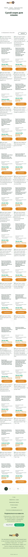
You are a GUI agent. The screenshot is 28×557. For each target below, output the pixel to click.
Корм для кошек (18, 7)
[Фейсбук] (12, 551)
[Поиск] (23, 2)
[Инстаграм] (15, 551)
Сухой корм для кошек (6, 61)
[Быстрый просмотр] (12, 40)
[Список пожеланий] (12, 38)
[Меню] (3, 2)
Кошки (11, 7)
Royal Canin (5, 62)
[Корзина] (25, 3)
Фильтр (23, 33)
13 (18, 489)
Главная (6, 7)
